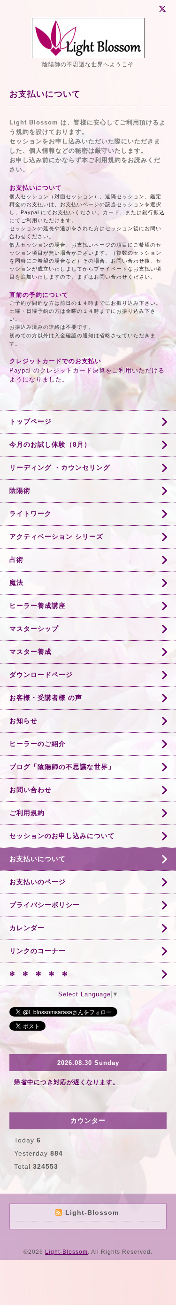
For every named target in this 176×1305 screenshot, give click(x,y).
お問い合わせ (30, 789)
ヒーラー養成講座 (37, 605)
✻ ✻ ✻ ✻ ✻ (38, 974)
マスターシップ (34, 628)
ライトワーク (30, 513)
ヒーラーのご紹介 (37, 743)
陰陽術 (20, 490)
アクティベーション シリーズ (56, 536)
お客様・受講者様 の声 (45, 697)
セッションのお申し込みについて (62, 835)
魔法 (16, 582)
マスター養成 (30, 651)
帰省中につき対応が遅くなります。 (66, 1082)
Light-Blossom (66, 1252)
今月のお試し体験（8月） (50, 444)
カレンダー (27, 928)
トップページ (30, 421)
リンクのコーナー (37, 951)
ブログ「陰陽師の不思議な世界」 (62, 766)
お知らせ (23, 720)
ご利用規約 (27, 812)
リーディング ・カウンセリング (59, 467)
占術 (16, 559)
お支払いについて (37, 858)
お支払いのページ (37, 882)
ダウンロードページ (41, 674)
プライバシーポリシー (44, 905)
